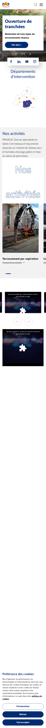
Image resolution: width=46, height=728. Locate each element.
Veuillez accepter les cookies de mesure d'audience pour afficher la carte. (23, 332)
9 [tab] (41, 273)
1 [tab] (3, 273)
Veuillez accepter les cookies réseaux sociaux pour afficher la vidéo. (23, 295)
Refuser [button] (23, 714)
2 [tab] (8, 273)
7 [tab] (31, 273)
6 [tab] (27, 273)
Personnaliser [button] (23, 706)
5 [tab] (22, 273)
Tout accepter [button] (22, 722)
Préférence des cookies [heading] (18, 674)
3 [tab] (13, 273)
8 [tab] (36, 273)
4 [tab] (17, 273)
